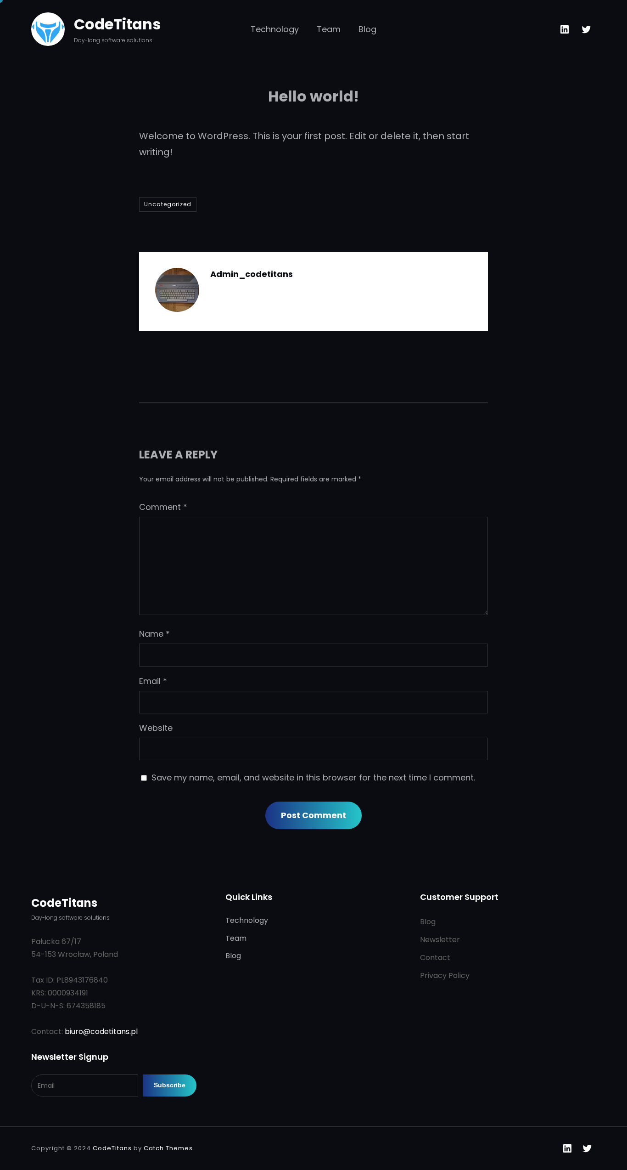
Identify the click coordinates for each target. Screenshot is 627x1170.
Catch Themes (168, 1148)
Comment (163, 507)
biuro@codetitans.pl (101, 1031)
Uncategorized (167, 204)
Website (156, 728)
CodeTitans (117, 24)
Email (153, 681)
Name (154, 633)
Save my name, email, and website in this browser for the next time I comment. (313, 777)
